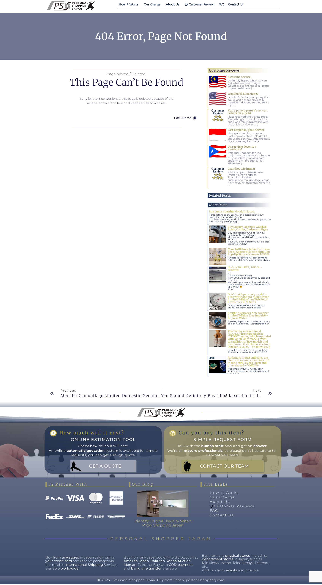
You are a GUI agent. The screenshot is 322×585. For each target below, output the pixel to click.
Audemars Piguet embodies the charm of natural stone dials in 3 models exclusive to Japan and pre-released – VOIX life (248, 361)
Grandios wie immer (241, 168)
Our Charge (152, 4)
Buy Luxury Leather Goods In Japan (232, 211)
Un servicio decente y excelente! (242, 148)
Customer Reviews (202, 4)
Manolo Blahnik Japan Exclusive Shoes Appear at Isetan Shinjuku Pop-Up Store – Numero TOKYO (249, 251)
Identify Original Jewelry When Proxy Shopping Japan (162, 523)
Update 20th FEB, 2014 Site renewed (245, 269)
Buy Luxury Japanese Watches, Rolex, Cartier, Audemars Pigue (248, 228)
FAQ (221, 4)
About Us (172, 4)
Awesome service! (240, 77)
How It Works (128, 4)
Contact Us (236, 4)
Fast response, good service (246, 130)
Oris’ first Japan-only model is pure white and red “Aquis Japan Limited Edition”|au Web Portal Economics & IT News (248, 298)
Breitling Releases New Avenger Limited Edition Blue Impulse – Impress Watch (248, 315)
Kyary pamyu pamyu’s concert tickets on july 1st (248, 112)
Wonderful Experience (243, 93)
